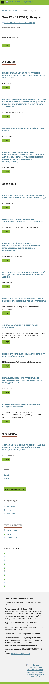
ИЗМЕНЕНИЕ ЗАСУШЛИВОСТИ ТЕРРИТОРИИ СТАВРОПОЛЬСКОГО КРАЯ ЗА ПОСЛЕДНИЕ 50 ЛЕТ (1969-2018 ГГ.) (23, 75)
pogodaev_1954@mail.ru (20, 654)
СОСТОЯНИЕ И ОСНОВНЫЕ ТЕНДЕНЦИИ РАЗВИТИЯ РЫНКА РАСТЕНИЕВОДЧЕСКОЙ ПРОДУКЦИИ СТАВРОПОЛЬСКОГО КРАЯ (23, 447)
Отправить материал (14, 489)
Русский (7, 478)
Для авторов (8, 510)
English (6, 475)
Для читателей (9, 506)
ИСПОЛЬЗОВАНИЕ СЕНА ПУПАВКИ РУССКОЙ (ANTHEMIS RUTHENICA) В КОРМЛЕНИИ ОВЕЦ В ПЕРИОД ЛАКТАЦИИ (22, 380)
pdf (7, 46)
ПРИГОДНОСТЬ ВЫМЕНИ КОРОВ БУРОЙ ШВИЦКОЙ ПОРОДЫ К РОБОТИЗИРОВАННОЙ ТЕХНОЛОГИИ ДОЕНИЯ (23, 274)
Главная (6, 11)
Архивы (15, 11)
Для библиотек (9, 513)
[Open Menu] (2, 2)
